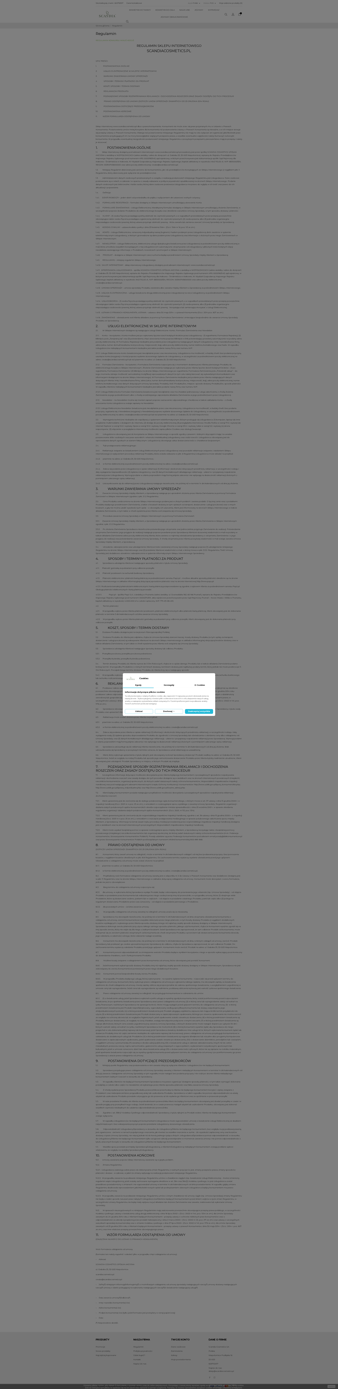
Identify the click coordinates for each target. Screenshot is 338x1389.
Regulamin (138, 1347)
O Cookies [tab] (199, 685)
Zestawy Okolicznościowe (174, 17)
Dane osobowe (178, 1347)
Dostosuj (168, 711)
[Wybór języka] (233, 15)
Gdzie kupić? (139, 1355)
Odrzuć (139, 711)
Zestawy (199, 10)
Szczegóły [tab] (169, 685)
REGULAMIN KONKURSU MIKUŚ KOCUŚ (115, 40)
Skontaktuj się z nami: (105, 3)
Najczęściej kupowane (106, 1355)
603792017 (118, 3)
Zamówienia (176, 1351)
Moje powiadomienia (181, 1359)
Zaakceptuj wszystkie (199, 711)
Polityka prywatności (142, 1351)
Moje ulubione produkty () (230, 3)
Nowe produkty (103, 1351)
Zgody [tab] (138, 685)
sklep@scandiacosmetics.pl (221, 1371)
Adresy (174, 1355)
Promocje (100, 1347)
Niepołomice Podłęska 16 (220, 1355)
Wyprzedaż (213, 10)
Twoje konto (180, 1339)
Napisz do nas (139, 1364)
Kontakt (137, 1359)
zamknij (331, 1386)
